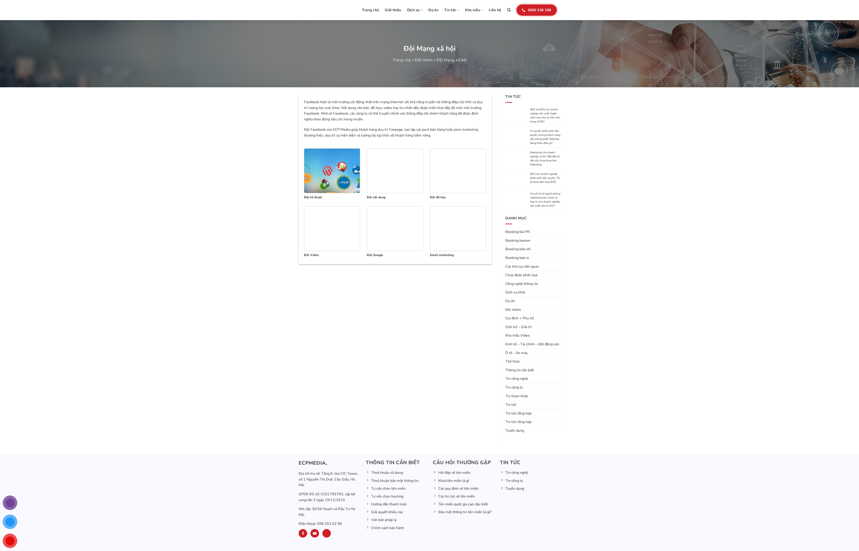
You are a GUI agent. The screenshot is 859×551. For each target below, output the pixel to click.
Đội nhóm (424, 60)
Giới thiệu (393, 10)
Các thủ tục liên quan (522, 266)
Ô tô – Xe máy (516, 352)
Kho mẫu (472, 10)
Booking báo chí (518, 249)
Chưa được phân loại (521, 275)
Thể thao (512, 361)
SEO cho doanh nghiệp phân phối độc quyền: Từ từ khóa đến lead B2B (545, 178)
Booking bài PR (517, 231)
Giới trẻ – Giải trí (518, 327)
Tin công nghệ (516, 378)
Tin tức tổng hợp (518, 413)
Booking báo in (517, 257)
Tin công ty (514, 387)
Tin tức (450, 10)
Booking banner (518, 240)
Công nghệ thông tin (521, 283)
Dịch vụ (413, 10)
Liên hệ (495, 10)
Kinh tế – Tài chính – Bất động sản (532, 344)
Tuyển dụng (514, 430)
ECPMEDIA (312, 463)
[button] (509, 10)
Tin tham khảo (516, 396)
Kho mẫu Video (517, 335)
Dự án (433, 10)
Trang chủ (370, 10)
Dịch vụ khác (515, 292)
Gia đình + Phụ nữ (519, 318)
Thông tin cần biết (519, 370)
